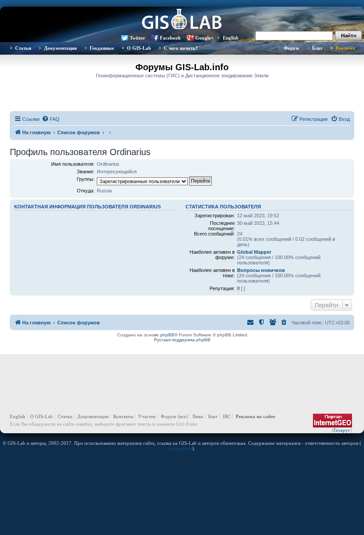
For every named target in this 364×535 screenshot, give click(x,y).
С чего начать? (181, 48)
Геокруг (341, 430)
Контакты (123, 416)
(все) (183, 416)
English (230, 37)
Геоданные (102, 48)
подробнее (180, 448)
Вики (198, 416)
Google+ (204, 37)
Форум (291, 48)
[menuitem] (50, 119)
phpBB (167, 334)
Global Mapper (254, 252)
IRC (227, 416)
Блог (317, 48)
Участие (147, 416)
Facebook (170, 37)
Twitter (137, 37)
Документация (60, 48)
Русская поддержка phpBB (182, 339)
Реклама (345, 48)
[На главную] (182, 20)
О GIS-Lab (139, 48)
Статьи (23, 48)
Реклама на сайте (255, 416)
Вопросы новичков (261, 270)
